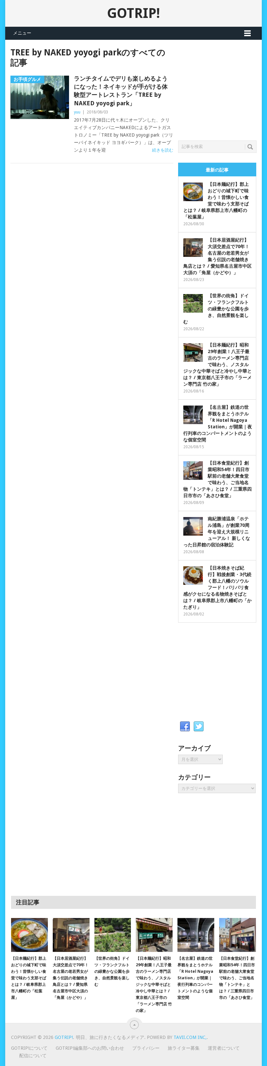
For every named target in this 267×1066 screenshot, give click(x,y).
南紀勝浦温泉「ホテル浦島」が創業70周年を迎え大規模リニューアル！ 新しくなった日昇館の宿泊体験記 (216, 531)
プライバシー (146, 1048)
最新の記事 (217, 169)
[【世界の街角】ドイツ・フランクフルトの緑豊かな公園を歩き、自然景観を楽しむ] (112, 935)
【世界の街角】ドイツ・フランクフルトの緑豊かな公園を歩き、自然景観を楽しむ (216, 308)
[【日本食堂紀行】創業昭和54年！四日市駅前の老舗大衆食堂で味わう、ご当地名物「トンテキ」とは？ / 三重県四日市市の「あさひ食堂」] (237, 935)
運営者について (224, 1048)
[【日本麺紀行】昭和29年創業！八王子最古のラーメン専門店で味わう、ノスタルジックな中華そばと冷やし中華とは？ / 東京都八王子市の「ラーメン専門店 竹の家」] (154, 935)
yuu (77, 112)
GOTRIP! (133, 13)
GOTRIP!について (29, 1048)
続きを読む (162, 150)
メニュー (22, 33)
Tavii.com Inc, (190, 1037)
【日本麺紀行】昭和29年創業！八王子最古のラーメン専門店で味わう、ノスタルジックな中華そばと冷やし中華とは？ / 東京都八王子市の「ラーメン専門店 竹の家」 (217, 364)
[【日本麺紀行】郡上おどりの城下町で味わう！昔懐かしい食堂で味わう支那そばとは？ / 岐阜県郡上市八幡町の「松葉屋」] (29, 935)
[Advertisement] (222, 88)
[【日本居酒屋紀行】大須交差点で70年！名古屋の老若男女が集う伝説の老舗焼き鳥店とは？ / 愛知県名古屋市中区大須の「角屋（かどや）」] (71, 935)
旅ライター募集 (184, 1048)
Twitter (198, 726)
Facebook (185, 726)
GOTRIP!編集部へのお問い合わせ (90, 1048)
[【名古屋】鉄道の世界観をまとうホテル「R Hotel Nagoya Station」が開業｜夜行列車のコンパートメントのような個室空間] (195, 935)
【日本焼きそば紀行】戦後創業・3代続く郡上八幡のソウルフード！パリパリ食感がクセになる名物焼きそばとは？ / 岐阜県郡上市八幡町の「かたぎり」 (217, 587)
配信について (33, 1055)
